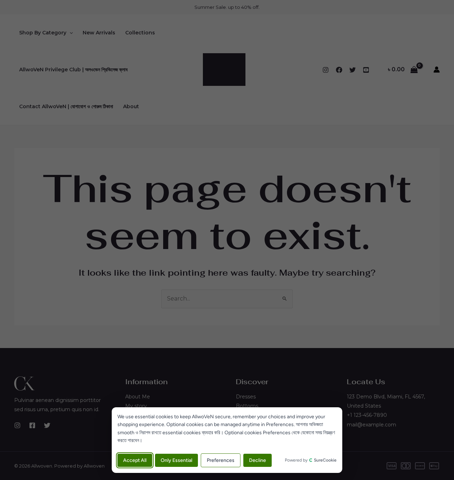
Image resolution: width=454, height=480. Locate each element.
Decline (257, 460)
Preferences (220, 460)
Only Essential (176, 460)
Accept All (134, 460)
